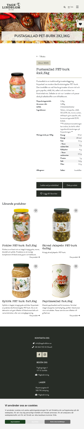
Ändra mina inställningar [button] (57, 421)
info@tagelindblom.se (43, 343)
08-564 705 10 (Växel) (43, 347)
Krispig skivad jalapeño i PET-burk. (60, 250)
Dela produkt (72, 185)
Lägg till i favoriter (50, 193)
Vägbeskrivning (43, 374)
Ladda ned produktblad (49, 185)
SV (69, 7)
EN (72, 7)
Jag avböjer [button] (35, 421)
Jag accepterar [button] (15, 421)
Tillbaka (42, 56)
